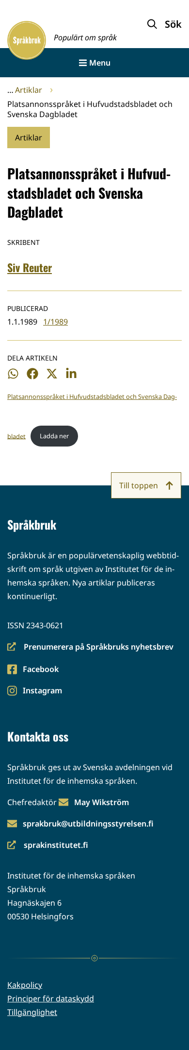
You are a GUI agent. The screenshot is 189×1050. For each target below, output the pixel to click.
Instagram (42, 691)
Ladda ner (54, 435)
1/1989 (55, 321)
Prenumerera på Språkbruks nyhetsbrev (90, 647)
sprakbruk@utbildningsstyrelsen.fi (88, 823)
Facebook (40, 670)
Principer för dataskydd (50, 998)
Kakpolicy (24, 985)
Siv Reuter (29, 267)
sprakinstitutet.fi (47, 846)
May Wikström (101, 802)
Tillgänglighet (32, 1012)
